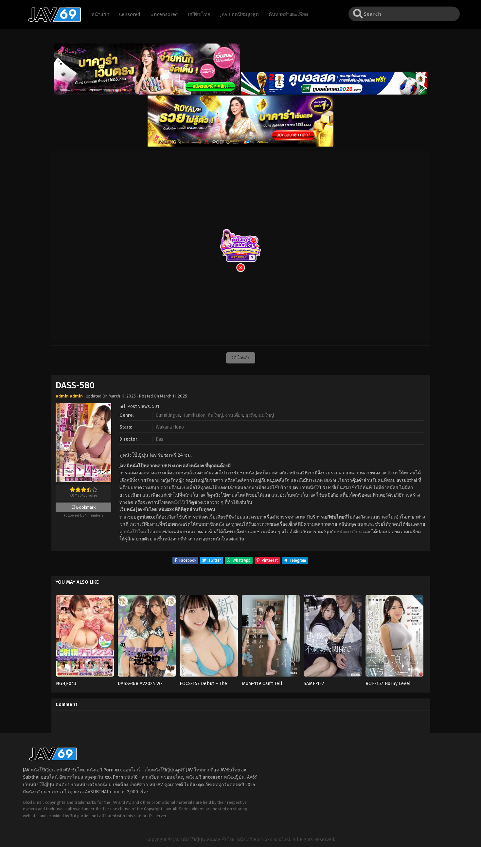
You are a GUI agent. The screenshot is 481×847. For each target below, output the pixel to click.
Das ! (161, 439)
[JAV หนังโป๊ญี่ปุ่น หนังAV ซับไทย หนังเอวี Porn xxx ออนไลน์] (51, 21)
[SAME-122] (333, 637)
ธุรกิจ (250, 415)
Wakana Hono (170, 427)
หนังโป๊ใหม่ (135, 532)
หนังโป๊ (178, 502)
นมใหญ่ (266, 415)
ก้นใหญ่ (215, 415)
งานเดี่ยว (234, 415)
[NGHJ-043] (85, 637)
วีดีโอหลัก (240, 358)
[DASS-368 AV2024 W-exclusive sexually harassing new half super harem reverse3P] (147, 637)
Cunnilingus (168, 415)
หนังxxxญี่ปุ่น (349, 532)
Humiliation (193, 415)
